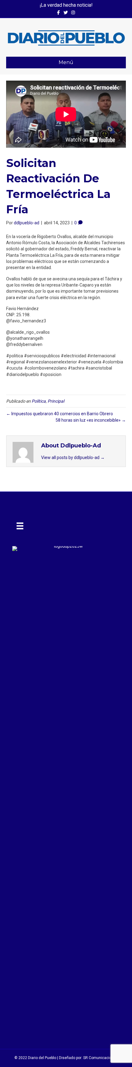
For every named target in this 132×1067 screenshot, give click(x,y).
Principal (56, 401)
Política (39, 401)
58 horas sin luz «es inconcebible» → (91, 420)
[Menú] (20, 526)
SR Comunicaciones (100, 1058)
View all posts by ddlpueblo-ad (73, 457)
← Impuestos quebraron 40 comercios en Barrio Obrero (59, 413)
